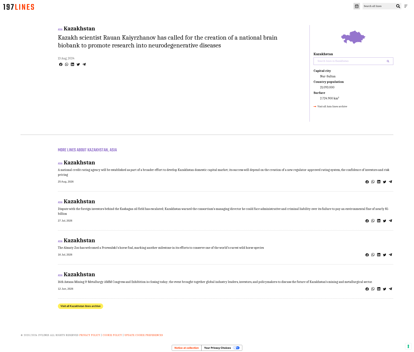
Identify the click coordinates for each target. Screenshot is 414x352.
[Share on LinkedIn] (72, 64)
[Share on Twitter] (78, 64)
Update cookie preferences (144, 335)
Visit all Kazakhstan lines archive (80, 306)
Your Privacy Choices (217, 347)
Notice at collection (186, 347)
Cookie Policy (112, 335)
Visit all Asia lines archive (332, 106)
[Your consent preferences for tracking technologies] (408, 346)
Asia (60, 30)
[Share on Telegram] (84, 64)
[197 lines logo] (18, 8)
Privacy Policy (89, 335)
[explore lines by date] (357, 6)
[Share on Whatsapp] (66, 64)
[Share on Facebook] (60, 64)
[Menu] (406, 6)
